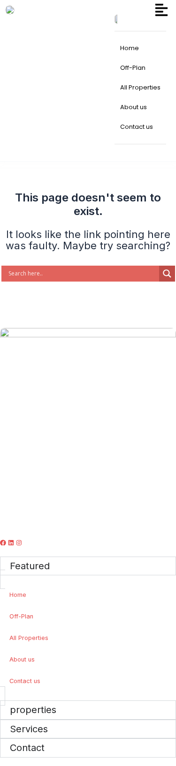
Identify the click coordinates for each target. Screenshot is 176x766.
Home (17, 594)
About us (22, 659)
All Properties (28, 637)
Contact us (24, 680)
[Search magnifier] (167, 274)
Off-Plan (21, 616)
